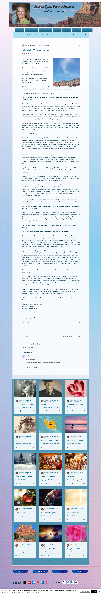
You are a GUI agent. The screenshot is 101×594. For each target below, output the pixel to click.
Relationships (40, 35)
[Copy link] (76, 582)
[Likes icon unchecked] (27, 368)
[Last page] (63, 560)
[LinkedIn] (72, 582)
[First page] (37, 560)
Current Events (51, 35)
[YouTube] (29, 582)
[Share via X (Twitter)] (26, 318)
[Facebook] (33, 582)
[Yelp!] (46, 582)
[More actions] (79, 46)
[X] (24, 582)
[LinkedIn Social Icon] (42, 582)
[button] (85, 34)
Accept (94, 591)
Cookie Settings (85, 591)
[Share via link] (34, 318)
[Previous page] (40, 560)
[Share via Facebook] (22, 318)
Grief (60, 35)
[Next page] (60, 560)
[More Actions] (79, 356)
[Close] (99, 591)
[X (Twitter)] (64, 582)
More (74, 35)
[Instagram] (37, 582)
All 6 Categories (19, 35)
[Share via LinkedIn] (30, 318)
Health (67, 35)
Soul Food (30, 35)
